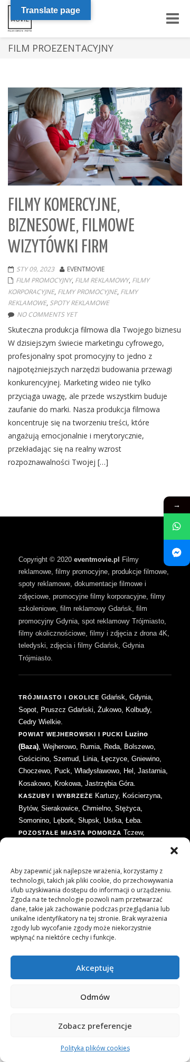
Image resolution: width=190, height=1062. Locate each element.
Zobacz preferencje (95, 1025)
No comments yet (47, 314)
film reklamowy (102, 280)
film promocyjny (44, 280)
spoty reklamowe (79, 302)
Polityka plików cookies (95, 1048)
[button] (174, 850)
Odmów (95, 996)
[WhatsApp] (177, 526)
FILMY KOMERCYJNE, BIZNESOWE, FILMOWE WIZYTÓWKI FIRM (71, 226)
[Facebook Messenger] (177, 553)
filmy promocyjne (87, 291)
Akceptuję (95, 967)
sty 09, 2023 (35, 269)
